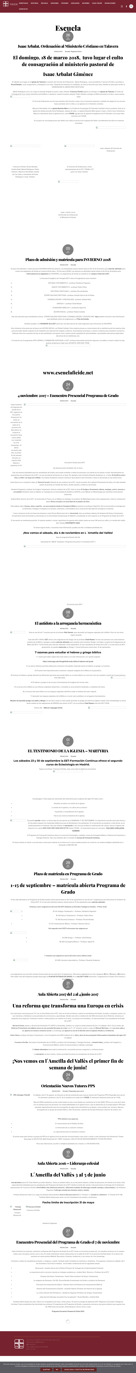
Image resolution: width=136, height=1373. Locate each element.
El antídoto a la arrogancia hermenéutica (68, 623)
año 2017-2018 (82, 977)
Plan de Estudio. (83, 319)
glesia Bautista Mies (60, 108)
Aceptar (46, 1369)
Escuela (44, 3)
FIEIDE (86, 1097)
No (57, 1369)
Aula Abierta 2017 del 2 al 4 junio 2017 (68, 994)
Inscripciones (16, 1182)
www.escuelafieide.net (68, 372)
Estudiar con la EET (68, 1325)
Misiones (54, 3)
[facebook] (126, 6)
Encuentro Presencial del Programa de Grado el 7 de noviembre (68, 1234)
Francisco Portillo (76, 92)
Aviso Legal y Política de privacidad (79, 1369)
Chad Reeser (90, 639)
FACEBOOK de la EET (48, 324)
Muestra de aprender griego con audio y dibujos (28, 701)
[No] (134, 1367)
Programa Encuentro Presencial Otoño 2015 (68, 1303)
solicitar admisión (115, 269)
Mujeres (85, 3)
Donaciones (110, 3)
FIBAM (71, 113)
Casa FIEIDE (97, 3)
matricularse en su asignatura (37, 274)
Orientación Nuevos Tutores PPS (68, 1085)
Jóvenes (64, 3)
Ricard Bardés (16, 84)
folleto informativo (41, 1049)
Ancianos (75, 3)
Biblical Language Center (53, 708)
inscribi (37, 820)
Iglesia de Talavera (39, 82)
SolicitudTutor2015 (77, 1352)
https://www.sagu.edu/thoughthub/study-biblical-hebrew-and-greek (68, 661)
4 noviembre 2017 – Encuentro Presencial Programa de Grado (68, 395)
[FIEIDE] (6, 6)
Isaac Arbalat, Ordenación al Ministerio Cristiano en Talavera (68, 46)
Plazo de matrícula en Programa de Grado (68, 873)
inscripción (69, 825)
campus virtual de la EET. (100, 274)
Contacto (23, 9)
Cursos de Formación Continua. (88, 838)
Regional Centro (76, 51)
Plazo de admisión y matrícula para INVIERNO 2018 (68, 259)
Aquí (96, 317)
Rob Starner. (68, 632)
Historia (34, 3)
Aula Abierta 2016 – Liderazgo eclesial (68, 1163)
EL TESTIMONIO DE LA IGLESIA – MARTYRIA (68, 750)
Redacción (58, 51)
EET (46, 639)
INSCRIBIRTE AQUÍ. (72, 523)
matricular (62, 647)
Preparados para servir (76, 1091)
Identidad (23, 3)
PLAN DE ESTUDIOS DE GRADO (60, 977)
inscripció (39, 1054)
